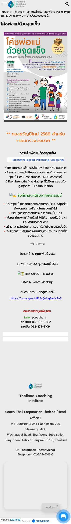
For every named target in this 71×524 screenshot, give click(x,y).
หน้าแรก (5, 12)
